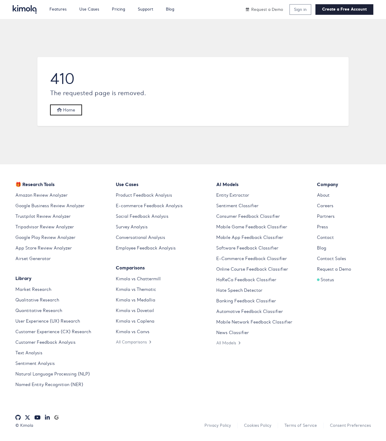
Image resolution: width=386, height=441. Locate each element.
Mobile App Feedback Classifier (249, 237)
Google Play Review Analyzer (45, 237)
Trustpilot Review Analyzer (43, 216)
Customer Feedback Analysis (45, 342)
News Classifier (232, 332)
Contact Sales (331, 258)
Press (322, 227)
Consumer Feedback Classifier (248, 216)
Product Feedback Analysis (144, 195)
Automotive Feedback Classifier (249, 311)
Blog (321, 248)
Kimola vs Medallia (135, 300)
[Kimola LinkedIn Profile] (47, 418)
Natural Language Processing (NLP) (52, 374)
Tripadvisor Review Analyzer (44, 227)
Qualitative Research (37, 300)
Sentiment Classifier (237, 205)
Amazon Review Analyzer (41, 195)
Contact (325, 237)
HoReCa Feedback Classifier (246, 279)
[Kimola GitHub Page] (18, 418)
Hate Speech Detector (239, 290)
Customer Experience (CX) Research (53, 331)
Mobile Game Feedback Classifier (251, 227)
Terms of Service (300, 425)
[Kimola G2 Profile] (56, 418)
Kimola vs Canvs (133, 331)
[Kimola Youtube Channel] (37, 418)
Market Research (33, 289)
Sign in (300, 9)
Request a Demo (334, 269)
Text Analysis (29, 353)
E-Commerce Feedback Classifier (251, 258)
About (323, 195)
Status (327, 279)
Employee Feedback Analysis (146, 248)
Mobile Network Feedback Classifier (254, 322)
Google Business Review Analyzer (49, 205)
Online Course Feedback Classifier (252, 269)
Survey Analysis (132, 227)
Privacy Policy (217, 425)
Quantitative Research (38, 310)
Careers (325, 205)
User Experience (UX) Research (47, 321)
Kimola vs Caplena (135, 321)
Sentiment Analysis (35, 363)
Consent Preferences (350, 425)
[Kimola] (25, 9)
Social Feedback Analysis (142, 216)
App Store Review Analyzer (43, 248)
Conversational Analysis (140, 237)
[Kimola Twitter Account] (27, 418)
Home (68, 110)
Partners (326, 216)
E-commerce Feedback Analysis (149, 205)
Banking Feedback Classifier (246, 301)
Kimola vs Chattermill (138, 279)
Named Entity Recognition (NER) (49, 384)
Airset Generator (33, 258)
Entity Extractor (232, 195)
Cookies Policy (257, 425)
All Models (226, 342)
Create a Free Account (344, 9)
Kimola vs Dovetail (135, 310)
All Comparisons (131, 342)
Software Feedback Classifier (247, 248)
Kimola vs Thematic (136, 289)
